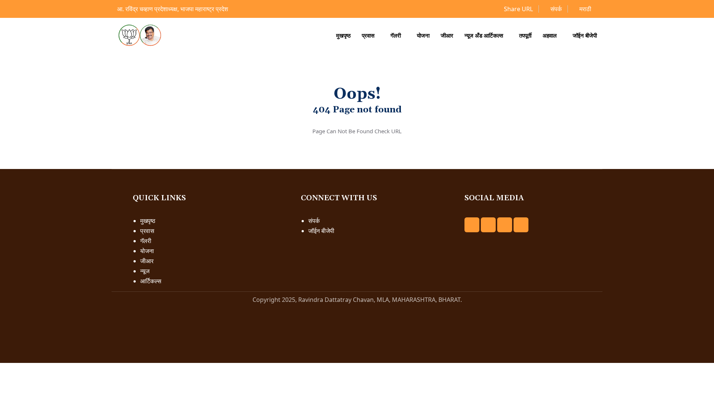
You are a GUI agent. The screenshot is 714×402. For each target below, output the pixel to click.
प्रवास (368, 35)
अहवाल (550, 35)
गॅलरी (395, 35)
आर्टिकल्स (150, 281)
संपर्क (555, 9)
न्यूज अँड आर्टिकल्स (483, 35)
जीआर (447, 35)
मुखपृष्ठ (343, 35)
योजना (423, 35)
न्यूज (144, 271)
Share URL (517, 9)
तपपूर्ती (525, 35)
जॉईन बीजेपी (585, 35)
